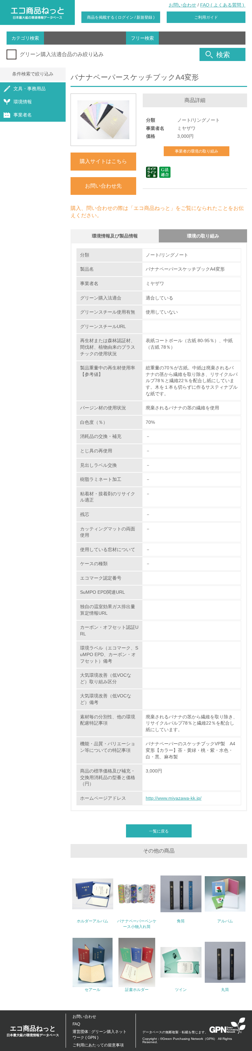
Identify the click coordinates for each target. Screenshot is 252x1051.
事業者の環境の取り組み (196, 151)
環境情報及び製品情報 (115, 235)
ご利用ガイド (206, 17)
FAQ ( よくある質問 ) (222, 5)
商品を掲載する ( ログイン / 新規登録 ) (121, 17)
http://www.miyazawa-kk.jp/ (173, 798)
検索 (223, 54)
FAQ (76, 1024)
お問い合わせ (182, 5)
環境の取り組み (203, 235)
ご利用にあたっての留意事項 (98, 1045)
